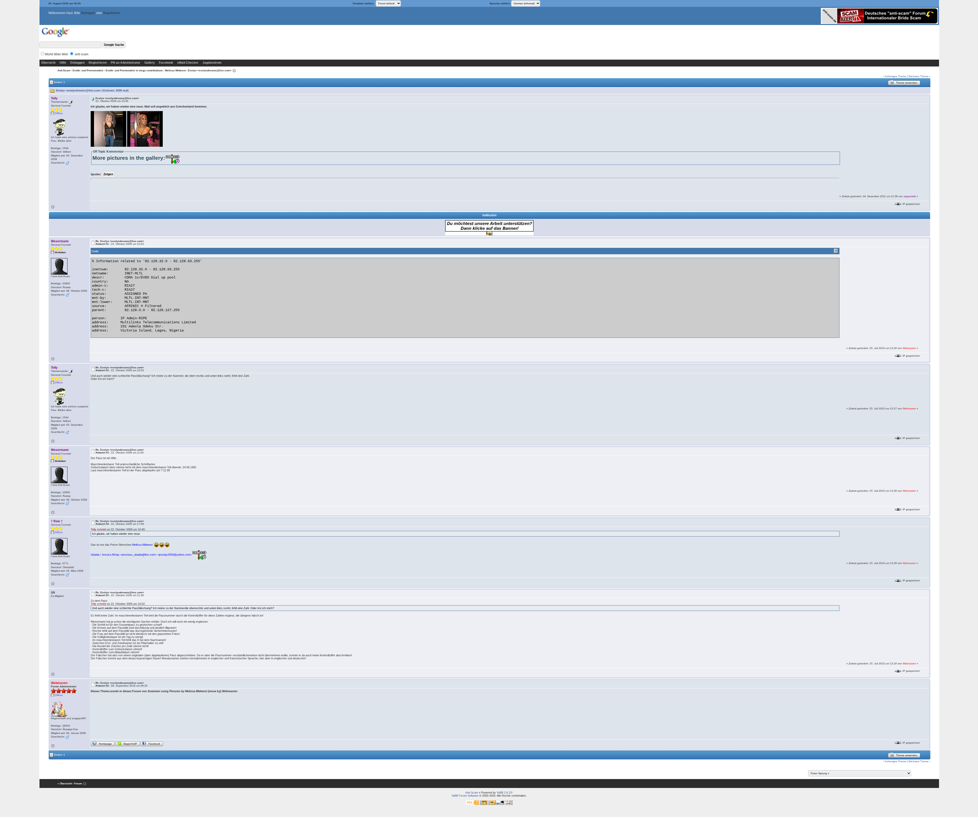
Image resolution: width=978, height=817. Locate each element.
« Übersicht (65, 783)
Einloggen (88, 13)
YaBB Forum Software (465, 795)
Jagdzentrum (212, 62)
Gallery (149, 62)
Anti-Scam (64, 70)
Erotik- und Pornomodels (88, 70)
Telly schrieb (98, 529)
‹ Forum (77, 783)
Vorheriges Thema (895, 76)
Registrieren (111, 13)
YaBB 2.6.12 (504, 792)
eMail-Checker (187, 62)
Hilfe (63, 62)
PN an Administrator (125, 62)
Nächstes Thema (918, 76)
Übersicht (48, 62)
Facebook (166, 62)
